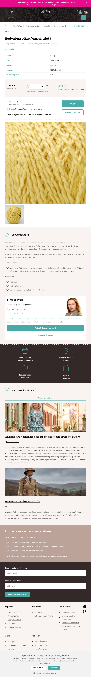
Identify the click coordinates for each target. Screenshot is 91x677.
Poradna (38, 612)
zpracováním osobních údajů (57, 556)
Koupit (73, 104)
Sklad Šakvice (41, 641)
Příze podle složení (33, 26)
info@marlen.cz (57, 5)
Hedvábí (47, 26)
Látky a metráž (14, 620)
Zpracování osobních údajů (71, 627)
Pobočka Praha (41, 645)
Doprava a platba (69, 612)
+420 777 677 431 (19, 309)
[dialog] (45, 664)
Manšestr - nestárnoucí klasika (22, 501)
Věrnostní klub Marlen (44, 616)
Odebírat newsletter (17, 594)
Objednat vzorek (72, 112)
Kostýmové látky (12, 442)
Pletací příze (17, 26)
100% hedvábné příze (62, 26)
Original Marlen (14, 627)
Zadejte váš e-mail (13, 581)
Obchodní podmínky (70, 623)
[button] (13, 102)
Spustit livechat (45, 335)
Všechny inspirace (46, 398)
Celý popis (9, 49)
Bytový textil (13, 612)
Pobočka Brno (41, 649)
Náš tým (11, 641)
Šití (7, 507)
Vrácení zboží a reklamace (68, 617)
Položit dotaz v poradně (45, 328)
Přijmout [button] (54, 668)
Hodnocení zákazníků (17, 645)
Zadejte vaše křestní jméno (16, 568)
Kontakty (11, 649)
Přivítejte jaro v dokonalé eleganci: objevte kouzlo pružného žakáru (42, 436)
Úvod (6, 26)
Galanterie (12, 623)
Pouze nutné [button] (38, 668)
